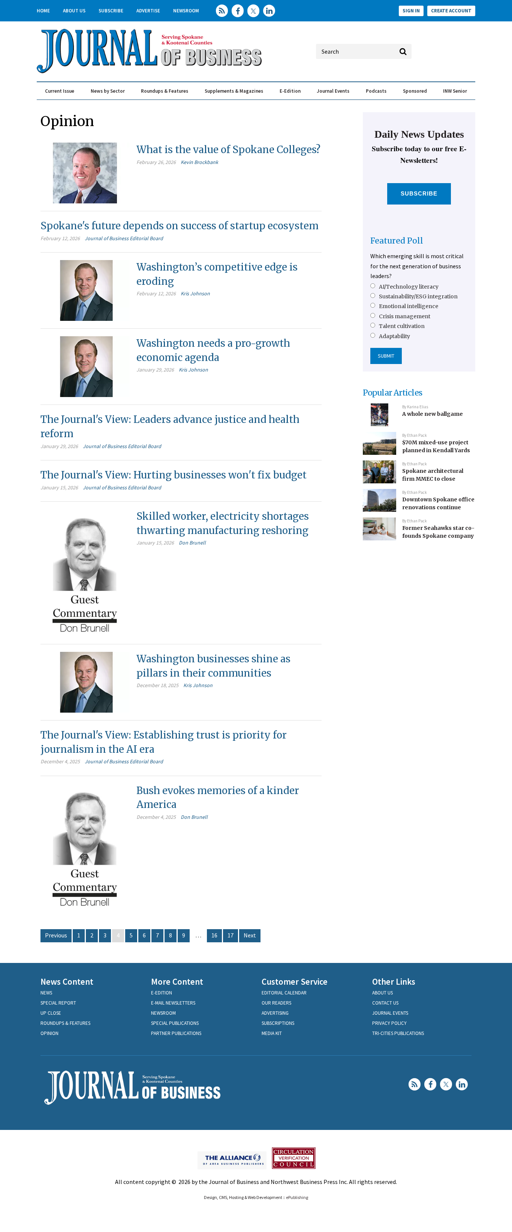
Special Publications (175, 1023)
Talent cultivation (402, 326)
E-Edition (290, 91)
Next (250, 935)
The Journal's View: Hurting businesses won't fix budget (173, 475)
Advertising (275, 1013)
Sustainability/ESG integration (418, 296)
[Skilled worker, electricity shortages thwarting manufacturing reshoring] (84, 572)
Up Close (50, 1013)
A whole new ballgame (432, 414)
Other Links (393, 981)
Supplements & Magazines (234, 91)
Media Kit (272, 1033)
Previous (56, 935)
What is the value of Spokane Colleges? (228, 149)
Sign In (411, 11)
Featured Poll (396, 241)
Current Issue (59, 91)
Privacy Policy (389, 1023)
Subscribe (111, 11)
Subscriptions (278, 1023)
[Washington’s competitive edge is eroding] (84, 289)
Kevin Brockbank (199, 162)
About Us (74, 11)
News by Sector (108, 91)
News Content (66, 981)
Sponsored (415, 91)
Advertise (148, 11)
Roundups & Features (164, 91)
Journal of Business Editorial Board (124, 238)
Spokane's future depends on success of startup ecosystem (179, 226)
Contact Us (385, 1003)
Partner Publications (176, 1033)
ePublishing (297, 1197)
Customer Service (295, 981)
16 (214, 935)
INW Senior (455, 91)
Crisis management (404, 316)
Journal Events (333, 91)
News (46, 993)
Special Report (58, 1003)
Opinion (49, 1033)
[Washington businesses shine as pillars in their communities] (84, 681)
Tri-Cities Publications (398, 1033)
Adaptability (394, 336)
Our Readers (276, 1003)
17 (231, 935)
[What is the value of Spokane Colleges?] (84, 172)
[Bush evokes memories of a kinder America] (84, 846)
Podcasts (376, 91)
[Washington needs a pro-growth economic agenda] (84, 366)
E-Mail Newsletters (173, 1003)
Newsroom (186, 11)
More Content (177, 981)
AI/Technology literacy (409, 286)
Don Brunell (192, 542)
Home (43, 11)
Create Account (451, 11)
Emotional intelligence (408, 306)
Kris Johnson (195, 293)
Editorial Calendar (284, 993)
